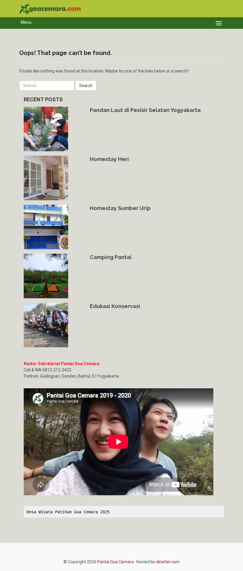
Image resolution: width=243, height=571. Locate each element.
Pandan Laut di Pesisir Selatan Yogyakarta (145, 110)
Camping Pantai (111, 257)
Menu (26, 22)
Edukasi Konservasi (115, 306)
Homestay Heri (109, 159)
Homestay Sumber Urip (120, 208)
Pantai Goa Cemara (116, 561)
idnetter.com (168, 561)
